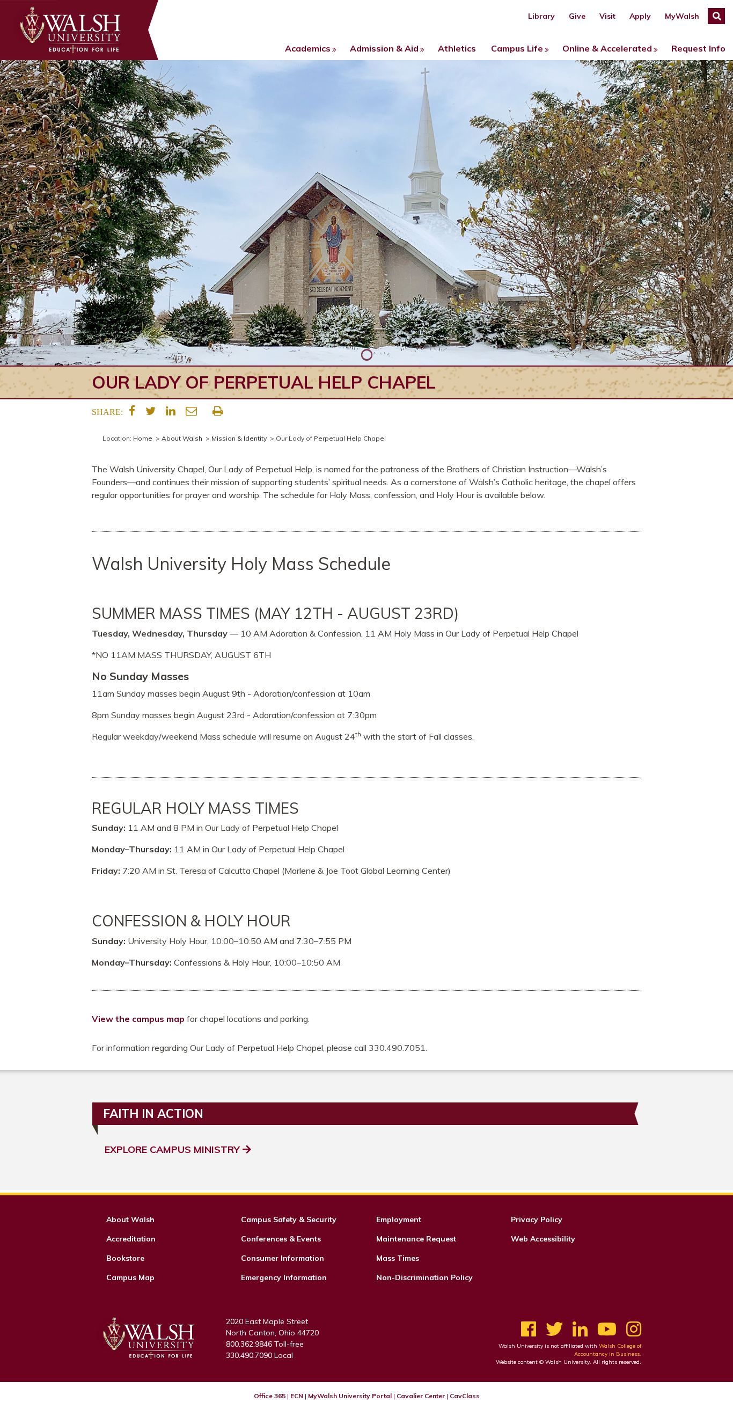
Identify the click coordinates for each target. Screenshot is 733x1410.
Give (577, 16)
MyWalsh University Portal (350, 1396)
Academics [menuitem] (308, 48)
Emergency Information (284, 1277)
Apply (640, 16)
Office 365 (269, 1396)
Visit (607, 16)
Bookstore (125, 1258)
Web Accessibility (543, 1239)
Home (142, 438)
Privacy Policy (536, 1219)
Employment (398, 1219)
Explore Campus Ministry (174, 1149)
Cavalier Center (421, 1396)
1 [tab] (366, 354)
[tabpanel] (366, 213)
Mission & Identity (239, 438)
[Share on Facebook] (132, 411)
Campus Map (130, 1277)
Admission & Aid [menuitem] (384, 48)
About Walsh (182, 438)
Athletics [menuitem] (457, 48)
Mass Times (397, 1258)
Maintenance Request (416, 1239)
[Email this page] (191, 411)
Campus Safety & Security (288, 1219)
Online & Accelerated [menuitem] (607, 48)
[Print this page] (217, 411)
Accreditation (131, 1239)
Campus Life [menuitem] (517, 48)
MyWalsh (682, 16)
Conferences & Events (281, 1239)
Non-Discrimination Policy (424, 1277)
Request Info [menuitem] (698, 48)
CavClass (465, 1396)
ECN (296, 1396)
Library (541, 16)
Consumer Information (282, 1258)
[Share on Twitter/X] (150, 411)
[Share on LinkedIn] (170, 411)
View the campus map (138, 1018)
